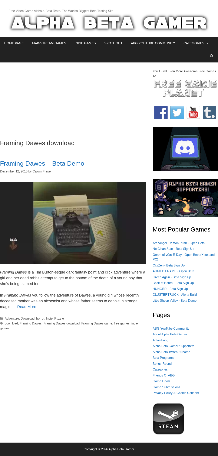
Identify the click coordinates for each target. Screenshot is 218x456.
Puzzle (59, 318)
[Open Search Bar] (211, 56)
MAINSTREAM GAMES (49, 43)
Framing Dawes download (61, 323)
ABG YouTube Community (171, 328)
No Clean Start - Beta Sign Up (173, 248)
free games (122, 323)
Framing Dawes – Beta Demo (42, 163)
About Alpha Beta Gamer (170, 334)
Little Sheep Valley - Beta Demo (174, 300)
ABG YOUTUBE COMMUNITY (153, 43)
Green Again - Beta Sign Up (172, 277)
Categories (160, 369)
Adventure (12, 318)
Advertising (160, 340)
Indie (49, 318)
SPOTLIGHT (113, 43)
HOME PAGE (14, 43)
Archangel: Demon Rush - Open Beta (179, 243)
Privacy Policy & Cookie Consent (176, 393)
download (11, 323)
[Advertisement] (73, 99)
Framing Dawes (31, 323)
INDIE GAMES (85, 43)
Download (27, 318)
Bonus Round (162, 363)
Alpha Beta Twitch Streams (171, 352)
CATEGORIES (194, 43)
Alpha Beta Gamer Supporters (174, 346)
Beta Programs (163, 357)
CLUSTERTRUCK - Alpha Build (175, 294)
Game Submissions (166, 387)
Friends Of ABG (164, 375)
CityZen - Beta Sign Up (169, 265)
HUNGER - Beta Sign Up (170, 289)
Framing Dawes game (96, 323)
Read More (26, 307)
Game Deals (161, 381)
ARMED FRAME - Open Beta (173, 271)
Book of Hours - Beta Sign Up (173, 283)
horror (40, 318)
